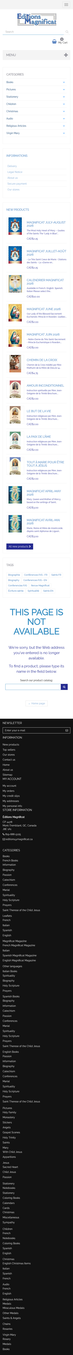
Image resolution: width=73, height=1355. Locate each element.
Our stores (13, 189)
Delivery (12, 166)
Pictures (7, 1108)
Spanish (7, 930)
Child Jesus (9, 1172)
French (6, 920)
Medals (7, 1303)
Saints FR (56, 574)
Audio (6, 1284)
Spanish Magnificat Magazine (19, 955)
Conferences (10, 885)
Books (6, 856)
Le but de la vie (39, 411)
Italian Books (10, 971)
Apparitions (9, 1156)
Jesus (6, 1162)
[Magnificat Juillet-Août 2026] (15, 255)
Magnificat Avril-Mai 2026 (43, 521)
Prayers (7, 905)
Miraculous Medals (13, 1308)
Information (9, 864)
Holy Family (9, 1112)
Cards (6, 1208)
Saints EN (48, 590)
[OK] (64, 687)
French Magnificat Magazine (19, 945)
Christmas (8, 1212)
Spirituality (9, 895)
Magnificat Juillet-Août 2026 (46, 252)
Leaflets (7, 915)
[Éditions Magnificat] (36, 19)
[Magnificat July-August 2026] (15, 226)
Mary (6, 1147)
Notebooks (9, 1188)
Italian (6, 925)
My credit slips (11, 795)
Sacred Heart (10, 1167)
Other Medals (10, 1313)
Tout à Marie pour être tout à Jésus (45, 463)
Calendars (9, 1203)
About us (12, 177)
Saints (6, 1142)
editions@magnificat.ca (19, 839)
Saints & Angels (12, 1318)
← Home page (36, 703)
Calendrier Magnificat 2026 (45, 281)
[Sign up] (66, 730)
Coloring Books (11, 1197)
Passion (7, 874)
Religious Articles (13, 1299)
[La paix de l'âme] (15, 440)
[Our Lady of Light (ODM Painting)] (15, 495)
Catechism (9, 879)
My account (9, 785)
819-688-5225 (13, 834)
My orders (8, 790)
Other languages (12, 966)
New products (17, 209)
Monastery (9, 1117)
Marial (6, 890)
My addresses (11, 801)
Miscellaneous (11, 1217)
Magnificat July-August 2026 (46, 224)
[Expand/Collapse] (64, 82)
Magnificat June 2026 (44, 309)
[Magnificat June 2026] (15, 313)
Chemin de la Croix (42, 360)
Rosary (7, 1339)
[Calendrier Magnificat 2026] (15, 284)
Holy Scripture (11, 900)
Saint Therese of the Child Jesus (21, 910)
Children (7, 1229)
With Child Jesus (12, 1152)
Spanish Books (11, 996)
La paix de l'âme (39, 436)
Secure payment (17, 183)
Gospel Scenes (11, 1132)
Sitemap (7, 774)
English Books (11, 1051)
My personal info (12, 806)
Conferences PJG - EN (35, 580)
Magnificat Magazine (15, 941)
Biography (13, 580)
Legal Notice (14, 172)
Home (6, 764)
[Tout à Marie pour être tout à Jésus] (15, 466)
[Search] (67, 32)
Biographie (14, 574)
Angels (7, 1127)
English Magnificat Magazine (19, 960)
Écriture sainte (16, 590)
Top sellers (9, 749)
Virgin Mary (9, 1334)
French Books (10, 860)
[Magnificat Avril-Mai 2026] (15, 524)
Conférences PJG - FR (35, 574)
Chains (6, 1324)
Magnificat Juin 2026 (43, 334)
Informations (16, 155)
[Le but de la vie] (15, 415)
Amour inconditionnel (45, 385)
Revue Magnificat (40, 585)
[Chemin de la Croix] (15, 364)
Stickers (7, 1122)
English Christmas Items (17, 1263)
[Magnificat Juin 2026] (15, 338)
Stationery (9, 1183)
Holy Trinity (9, 1137)
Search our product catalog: (36, 680)
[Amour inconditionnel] (15, 389)
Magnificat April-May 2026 (44, 492)
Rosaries (7, 1328)
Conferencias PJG (17, 585)
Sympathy (9, 1222)
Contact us (9, 759)
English (7, 935)
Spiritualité (33, 590)
